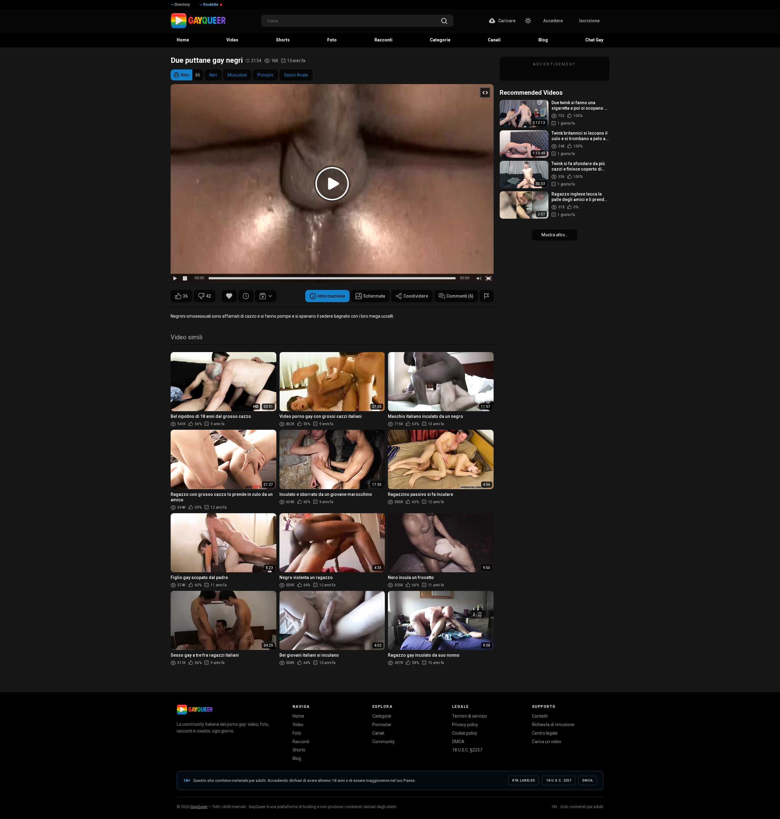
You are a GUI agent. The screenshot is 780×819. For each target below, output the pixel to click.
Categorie (381, 716)
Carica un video (546, 741)
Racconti (300, 741)
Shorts (298, 749)
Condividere (415, 296)
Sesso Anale (296, 74)
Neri (213, 74)
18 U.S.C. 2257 (558, 780)
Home (298, 716)
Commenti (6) (459, 296)
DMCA (458, 741)
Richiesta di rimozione (553, 724)
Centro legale (545, 733)
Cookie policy (464, 733)
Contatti (540, 716)
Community (383, 741)
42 (208, 296)
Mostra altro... (554, 234)
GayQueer (198, 806)
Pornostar (382, 724)
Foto (296, 733)
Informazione (331, 296)
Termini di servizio (469, 716)
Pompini (265, 74)
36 (185, 296)
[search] (444, 21)
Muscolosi (237, 74)
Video (297, 724)
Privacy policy (465, 724)
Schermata (374, 296)
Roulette (210, 4)
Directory (182, 4)
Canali (378, 733)
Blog (296, 758)
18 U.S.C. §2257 (467, 749)
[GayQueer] (195, 709)
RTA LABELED (523, 780)
